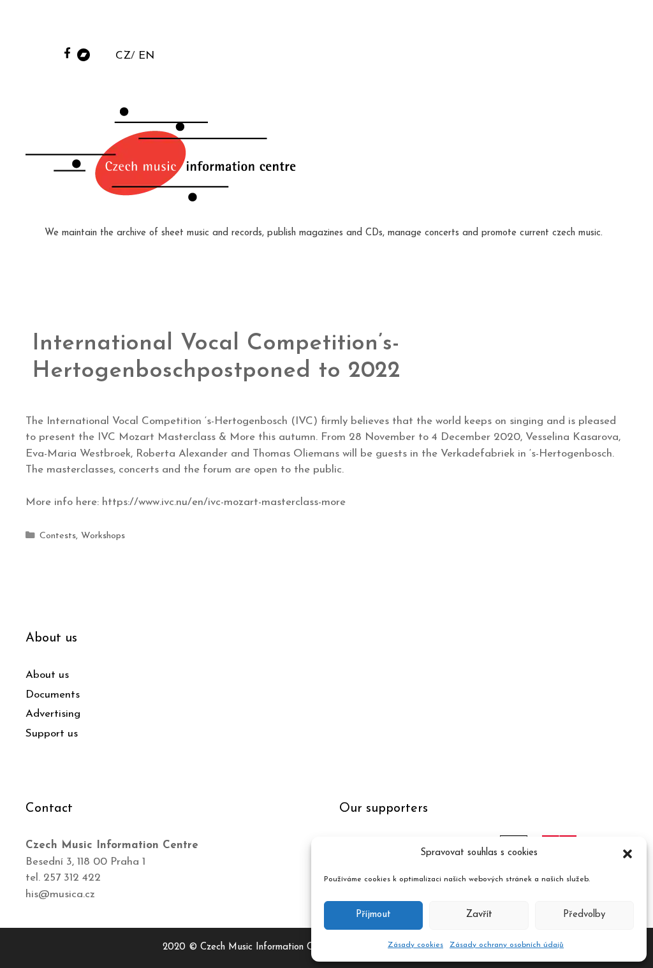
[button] (627, 853)
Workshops (103, 536)
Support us (52, 733)
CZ (123, 55)
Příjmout (373, 915)
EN (146, 55)
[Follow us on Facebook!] (67, 52)
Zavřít (479, 915)
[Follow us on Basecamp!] (83, 53)
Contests (58, 536)
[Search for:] (546, 26)
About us (47, 675)
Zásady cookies (415, 945)
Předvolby (584, 915)
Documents (53, 694)
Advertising (53, 713)
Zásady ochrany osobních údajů (507, 945)
